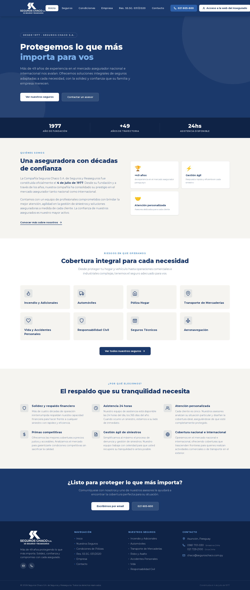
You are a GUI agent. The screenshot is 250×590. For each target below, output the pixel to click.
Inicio (52, 8)
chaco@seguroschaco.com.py (205, 555)
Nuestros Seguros (87, 543)
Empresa (107, 8)
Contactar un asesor (80, 97)
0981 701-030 (203, 545)
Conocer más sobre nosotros (39, 222)
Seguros (67, 8)
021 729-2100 (201, 549)
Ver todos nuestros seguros (123, 351)
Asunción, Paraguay (199, 538)
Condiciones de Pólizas (90, 548)
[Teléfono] (31, 566)
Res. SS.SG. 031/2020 (132, 8)
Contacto (158, 8)
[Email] (23, 566)
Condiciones (87, 8)
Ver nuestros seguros (40, 96)
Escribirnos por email (110, 506)
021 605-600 (186, 8)
